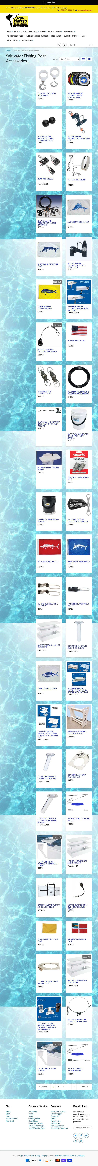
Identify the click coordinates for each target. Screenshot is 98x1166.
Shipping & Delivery (35, 1123)
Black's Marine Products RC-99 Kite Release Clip (76, 265)
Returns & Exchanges (36, 1126)
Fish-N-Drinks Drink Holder (47, 1070)
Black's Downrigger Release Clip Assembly (77, 1020)
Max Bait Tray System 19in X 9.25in (77, 981)
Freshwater (56, 36)
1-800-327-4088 (65, 10)
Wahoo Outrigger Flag (48, 562)
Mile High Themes (62, 1155)
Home (8, 50)
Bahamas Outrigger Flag (77, 940)
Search (8, 1111)
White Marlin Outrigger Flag (79, 563)
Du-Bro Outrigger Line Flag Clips (48, 605)
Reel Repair (10, 1121)
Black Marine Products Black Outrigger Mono (78, 393)
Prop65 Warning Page (36, 1128)
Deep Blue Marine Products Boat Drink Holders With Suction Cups (48, 734)
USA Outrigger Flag (76, 341)
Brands (83, 36)
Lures (42, 31)
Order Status (33, 1121)
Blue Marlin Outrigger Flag (48, 265)
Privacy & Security (57, 1126)
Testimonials (55, 1123)
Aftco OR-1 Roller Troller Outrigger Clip (78, 520)
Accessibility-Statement (59, 1128)
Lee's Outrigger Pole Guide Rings (47, 94)
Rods (16, 31)
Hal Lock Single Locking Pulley (79, 820)
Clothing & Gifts (70, 36)
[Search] (90, 45)
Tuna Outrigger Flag (47, 688)
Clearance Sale (49, 2)
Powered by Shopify (77, 1155)
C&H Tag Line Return (77, 180)
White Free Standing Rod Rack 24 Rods (77, 732)
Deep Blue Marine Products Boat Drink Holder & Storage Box (78, 690)
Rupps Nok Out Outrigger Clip (44, 392)
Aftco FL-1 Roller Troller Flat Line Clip (47, 351)
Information (27, 40)
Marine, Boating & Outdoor (37, 36)
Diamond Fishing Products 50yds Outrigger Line (75, 95)
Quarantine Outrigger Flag (48, 940)
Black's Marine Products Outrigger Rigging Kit (47, 223)
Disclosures (32, 1111)
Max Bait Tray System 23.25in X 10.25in (77, 862)
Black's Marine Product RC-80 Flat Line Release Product (49, 424)
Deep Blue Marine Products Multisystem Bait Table (78, 308)
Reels (9, 31)
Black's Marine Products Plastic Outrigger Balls (46, 138)
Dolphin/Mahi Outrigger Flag (45, 307)
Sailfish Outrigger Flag (78, 222)
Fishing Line (68, 31)
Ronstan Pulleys (45, 179)
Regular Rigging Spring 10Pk (78, 478)
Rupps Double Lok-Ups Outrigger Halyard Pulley (77, 907)
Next (84, 1087)
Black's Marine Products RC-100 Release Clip (79, 138)
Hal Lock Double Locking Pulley (75, 1070)
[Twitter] (75, 1135)
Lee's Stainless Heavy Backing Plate (77, 776)
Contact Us (55, 1116)
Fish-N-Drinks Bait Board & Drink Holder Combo (48, 864)
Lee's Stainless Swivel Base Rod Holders (77, 647)
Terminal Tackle (54, 31)
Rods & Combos (12, 1119)
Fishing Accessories (15, 36)
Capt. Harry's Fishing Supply (29, 1155)
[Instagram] (75, 1140)
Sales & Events (12, 40)
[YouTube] (81, 1140)
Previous (44, 1087)
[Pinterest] (86, 1135)
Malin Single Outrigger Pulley (78, 605)
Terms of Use (55, 1121)
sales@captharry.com (85, 10)
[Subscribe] (89, 1127)
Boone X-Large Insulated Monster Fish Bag (49, 906)
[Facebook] (81, 1135)
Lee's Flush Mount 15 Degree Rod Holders (47, 777)
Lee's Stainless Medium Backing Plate (48, 982)
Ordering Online (34, 1119)
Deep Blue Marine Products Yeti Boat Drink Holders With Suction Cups (47, 1026)
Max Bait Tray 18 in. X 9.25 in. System (49, 646)
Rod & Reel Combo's (29, 31)
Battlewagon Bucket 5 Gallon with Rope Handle (78, 436)
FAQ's (30, 1116)
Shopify (44, 1155)
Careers (53, 1119)
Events (30, 1114)
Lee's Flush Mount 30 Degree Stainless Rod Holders (47, 821)
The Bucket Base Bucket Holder (48, 520)
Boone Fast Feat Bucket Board (48, 468)
